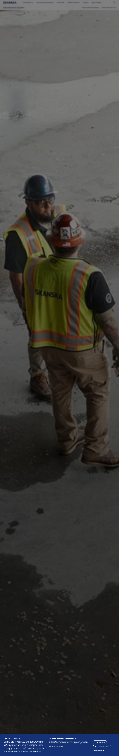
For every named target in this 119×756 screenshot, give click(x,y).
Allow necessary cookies (102, 746)
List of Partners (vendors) (56, 746)
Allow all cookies (100, 742)
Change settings (98, 750)
